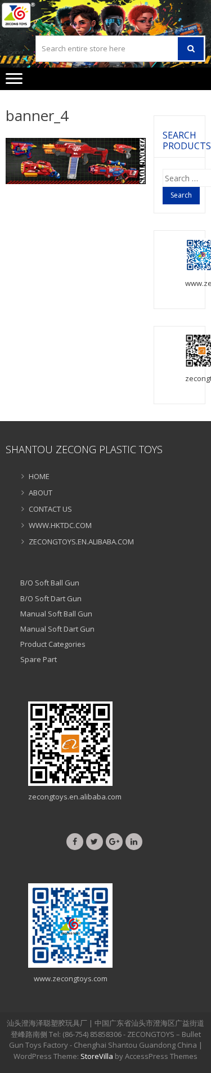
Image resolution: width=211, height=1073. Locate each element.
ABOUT (40, 493)
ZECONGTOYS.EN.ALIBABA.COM (81, 541)
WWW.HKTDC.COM (60, 525)
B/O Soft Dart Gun (51, 598)
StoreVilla (96, 1056)
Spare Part (38, 659)
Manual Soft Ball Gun (56, 614)
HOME (39, 476)
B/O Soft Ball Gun (49, 583)
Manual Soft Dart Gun (57, 629)
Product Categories (53, 644)
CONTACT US (50, 509)
